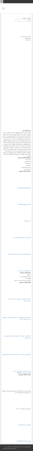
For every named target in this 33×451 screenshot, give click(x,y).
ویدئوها (29, 275)
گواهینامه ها (28, 278)
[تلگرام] (16, 129)
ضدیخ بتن (28, 165)
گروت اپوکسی (28, 161)
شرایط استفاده (13, 449)
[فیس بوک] (17, 100)
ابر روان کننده (28, 163)
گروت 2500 (28, 159)
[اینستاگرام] (17, 71)
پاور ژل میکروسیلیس (26, 167)
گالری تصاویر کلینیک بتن (25, 277)
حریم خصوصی (6, 449)
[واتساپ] (17, 56)
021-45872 (19, 409)
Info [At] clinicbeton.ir (22, 441)
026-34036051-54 (22, 425)
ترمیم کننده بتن (27, 169)
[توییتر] (17, 85)
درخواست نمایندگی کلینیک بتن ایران (22, 280)
